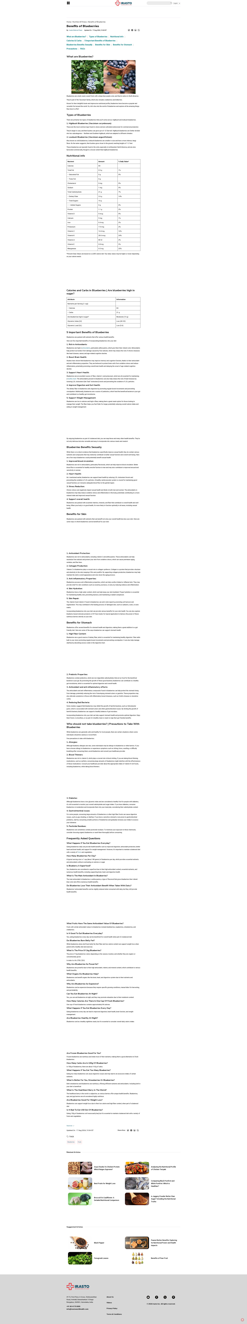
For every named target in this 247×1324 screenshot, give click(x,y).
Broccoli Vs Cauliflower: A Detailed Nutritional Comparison (106, 1199)
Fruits (79, 1142)
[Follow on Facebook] (156, 1297)
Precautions (72, 49)
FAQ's (82, 49)
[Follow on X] (165, 1297)
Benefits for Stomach (122, 45)
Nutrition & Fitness (80, 22)
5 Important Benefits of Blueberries (100, 40)
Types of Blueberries (98, 36)
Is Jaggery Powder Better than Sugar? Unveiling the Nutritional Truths (163, 1198)
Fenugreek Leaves (101, 1258)
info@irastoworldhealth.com (77, 1309)
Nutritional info (117, 36)
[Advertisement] (123, 11)
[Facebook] (132, 30)
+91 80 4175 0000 (73, 1306)
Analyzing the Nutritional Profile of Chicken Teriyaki (163, 1168)
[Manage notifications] (242, 1319)
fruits (79, 852)
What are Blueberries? (76, 36)
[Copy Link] (139, 30)
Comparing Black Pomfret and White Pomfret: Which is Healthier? (162, 1183)
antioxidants (86, 348)
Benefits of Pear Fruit (159, 1258)
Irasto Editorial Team (75, 30)
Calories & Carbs (74, 40)
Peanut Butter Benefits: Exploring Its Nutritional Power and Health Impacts (164, 1242)
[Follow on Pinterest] (173, 1297)
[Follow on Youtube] (148, 1297)
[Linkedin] (135, 30)
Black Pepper (99, 1243)
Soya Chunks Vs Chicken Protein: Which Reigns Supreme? (107, 1168)
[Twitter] (129, 30)
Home (69, 22)
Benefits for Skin (102, 45)
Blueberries (71, 1142)
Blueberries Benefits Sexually (79, 45)
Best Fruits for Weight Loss (104, 1183)
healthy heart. (72, 379)
